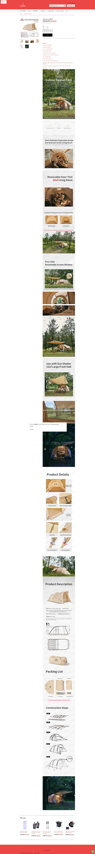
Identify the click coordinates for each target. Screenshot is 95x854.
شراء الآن (47, 35)
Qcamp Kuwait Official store (27, 853)
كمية (43, 25)
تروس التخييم (43, 10)
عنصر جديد (29, 10)
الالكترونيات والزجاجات (60, 10)
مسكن (21, 13)
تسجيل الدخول (73, 3)
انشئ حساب (68, 3)
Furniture (35, 10)
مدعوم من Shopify (36, 853)
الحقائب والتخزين (50, 10)
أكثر (66, 10)
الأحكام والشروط (47, 850)
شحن (49, 22)
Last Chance (23, 10)
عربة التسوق (72, 5)
